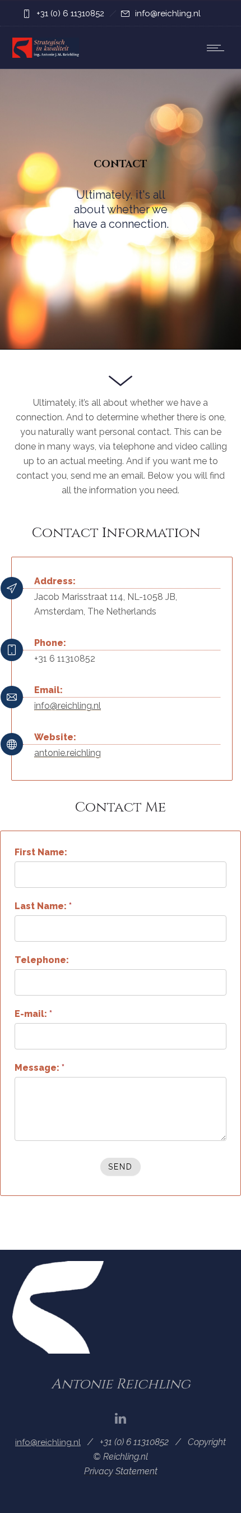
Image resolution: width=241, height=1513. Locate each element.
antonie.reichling (67, 753)
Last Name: (43, 906)
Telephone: (42, 960)
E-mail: (33, 1013)
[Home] (46, 54)
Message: (39, 1067)
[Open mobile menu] (218, 47)
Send (120, 1166)
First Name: (41, 852)
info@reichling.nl (168, 13)
